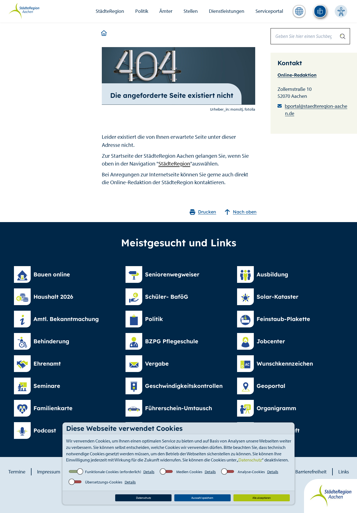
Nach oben (245, 212)
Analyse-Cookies (251, 471)
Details (149, 471)
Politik (141, 11)
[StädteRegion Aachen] (24, 10)
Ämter (165, 11)
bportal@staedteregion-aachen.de (316, 109)
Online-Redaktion (297, 75)
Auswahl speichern (202, 498)
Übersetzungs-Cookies (103, 482)
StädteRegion (110, 11)
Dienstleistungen (226, 11)
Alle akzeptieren (261, 498)
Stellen (191, 11)
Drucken (207, 212)
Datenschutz (250, 460)
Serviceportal (269, 11)
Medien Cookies (189, 471)
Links (343, 471)
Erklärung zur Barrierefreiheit (296, 471)
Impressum (48, 471)
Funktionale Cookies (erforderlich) (113, 471)
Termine (16, 471)
